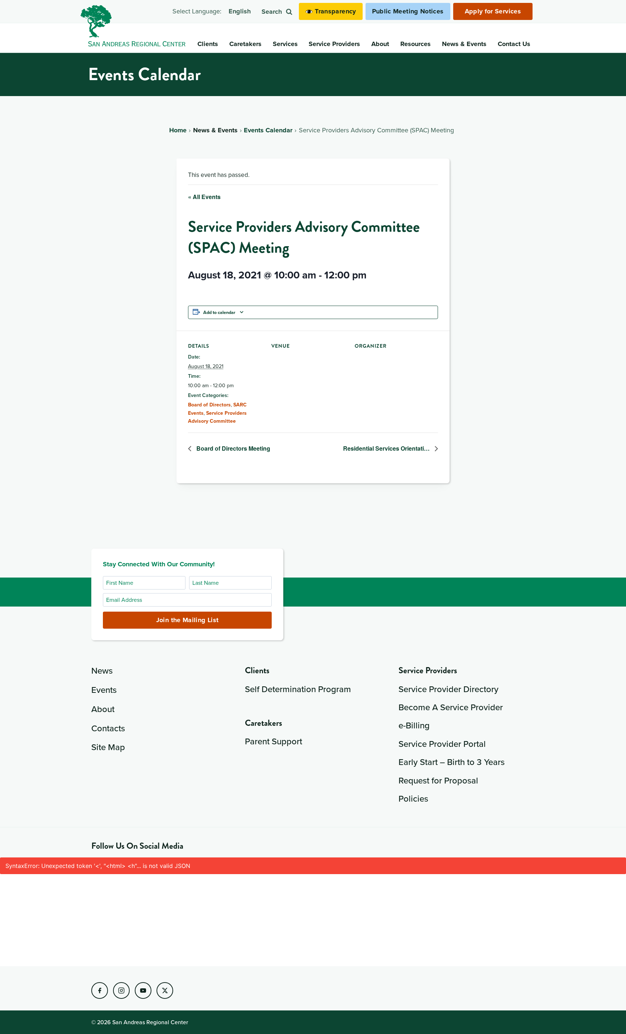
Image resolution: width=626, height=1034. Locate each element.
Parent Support (273, 741)
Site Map (108, 747)
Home (178, 130)
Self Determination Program (298, 689)
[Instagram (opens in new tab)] (121, 990)
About (102, 709)
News (102, 670)
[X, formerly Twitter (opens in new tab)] (164, 990)
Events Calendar (268, 130)
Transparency (335, 11)
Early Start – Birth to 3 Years (451, 762)
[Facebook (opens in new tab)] (99, 990)
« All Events (204, 197)
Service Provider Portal (442, 743)
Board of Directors (209, 404)
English (240, 11)
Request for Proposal (438, 780)
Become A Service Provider (450, 707)
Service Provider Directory (448, 689)
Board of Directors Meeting (232, 448)
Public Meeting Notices (408, 11)
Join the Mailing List (187, 620)
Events (104, 689)
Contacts (108, 728)
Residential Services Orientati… (387, 448)
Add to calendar (219, 312)
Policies (413, 798)
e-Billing (414, 725)
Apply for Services (493, 11)
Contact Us (514, 44)
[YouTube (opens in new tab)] (143, 990)
